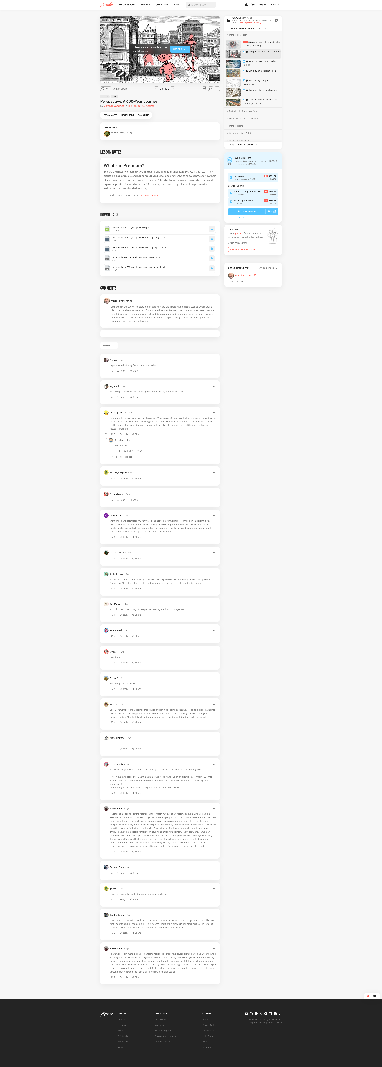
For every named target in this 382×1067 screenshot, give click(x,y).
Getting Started (162, 1041)
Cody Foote (115, 515)
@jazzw (113, 704)
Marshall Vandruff (120, 300)
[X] (261, 1013)
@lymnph (115, 386)
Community (162, 4)
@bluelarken (116, 574)
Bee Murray (116, 603)
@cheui (113, 360)
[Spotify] (265, 1013)
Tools (120, 1030)
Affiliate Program (163, 1030)
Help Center (208, 1036)
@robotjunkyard (118, 472)
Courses (122, 1019)
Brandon (119, 440)
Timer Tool (123, 1041)
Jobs (204, 1041)
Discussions (161, 1019)
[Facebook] (256, 1013)
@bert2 (113, 888)
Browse (145, 4)
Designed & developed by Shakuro (264, 1022)
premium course (149, 195)
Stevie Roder (116, 808)
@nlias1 (114, 651)
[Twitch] (280, 1013)
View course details (236, 218)
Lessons (122, 1025)
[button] (253, 20)
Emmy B (114, 678)
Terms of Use (209, 1030)
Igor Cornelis (116, 764)
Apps (177, 4)
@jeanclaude (116, 493)
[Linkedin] (270, 1013)
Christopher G (117, 412)
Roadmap (207, 1047)
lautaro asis (116, 552)
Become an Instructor (165, 1036)
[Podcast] (275, 1013)
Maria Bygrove (117, 737)
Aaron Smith (116, 630)
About (205, 1019)
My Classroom (127, 4)
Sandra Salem (117, 914)
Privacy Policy (209, 1025)
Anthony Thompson (120, 867)
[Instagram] (251, 1013)
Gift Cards (123, 1036)
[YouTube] (246, 1013)
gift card (239, 233)
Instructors (160, 1025)
